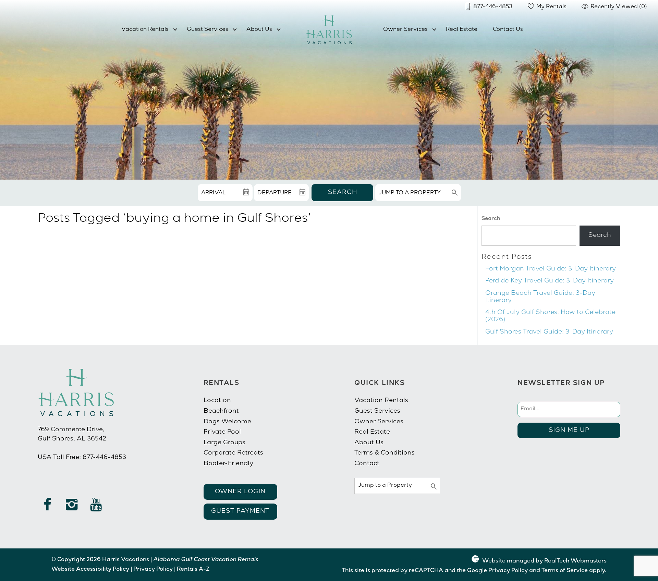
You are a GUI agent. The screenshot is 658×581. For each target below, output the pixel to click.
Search (342, 193)
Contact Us (508, 30)
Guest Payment (240, 511)
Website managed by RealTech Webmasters (544, 561)
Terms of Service (564, 571)
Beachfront (221, 411)
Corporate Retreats (233, 453)
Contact (366, 464)
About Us (259, 30)
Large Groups (224, 443)
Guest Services (207, 30)
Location (217, 401)
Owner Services (405, 30)
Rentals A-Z (193, 569)
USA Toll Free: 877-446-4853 (82, 458)
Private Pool (222, 432)
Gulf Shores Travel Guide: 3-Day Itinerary (549, 332)
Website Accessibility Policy (90, 569)
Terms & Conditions (384, 453)
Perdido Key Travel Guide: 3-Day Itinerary (549, 281)
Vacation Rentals (145, 30)
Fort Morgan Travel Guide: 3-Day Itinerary (550, 269)
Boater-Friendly (228, 464)
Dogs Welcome (227, 422)
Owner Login (240, 492)
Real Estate (461, 30)
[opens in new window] (47, 508)
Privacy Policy (153, 569)
